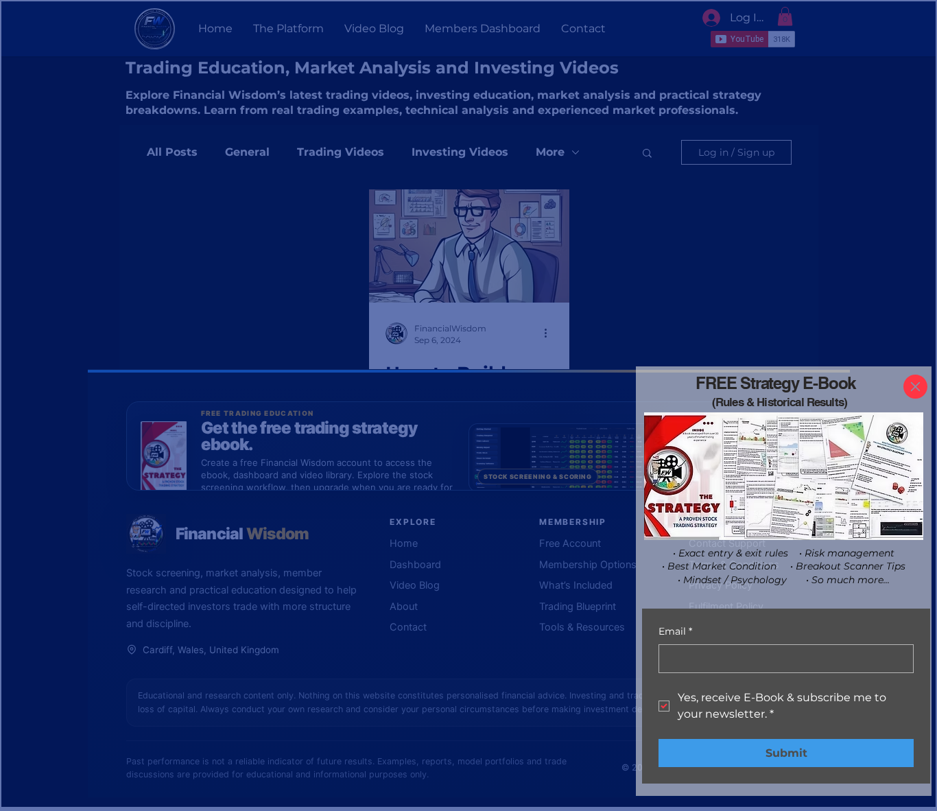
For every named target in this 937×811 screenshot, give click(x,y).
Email (675, 631)
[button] (915, 387)
